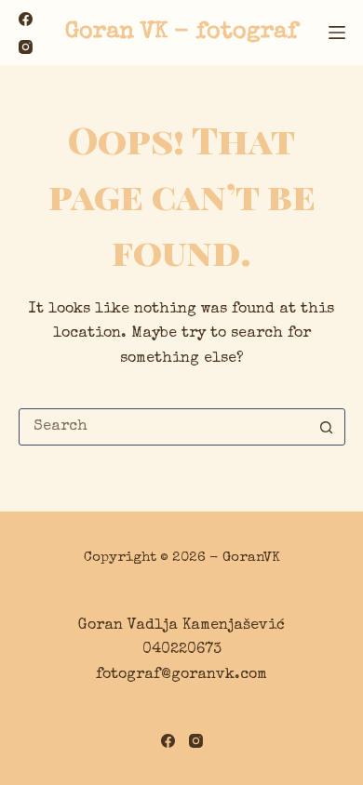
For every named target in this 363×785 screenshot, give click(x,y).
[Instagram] (26, 47)
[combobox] (164, 427)
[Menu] (337, 32)
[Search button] (326, 427)
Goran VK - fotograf (181, 32)
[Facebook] (26, 19)
